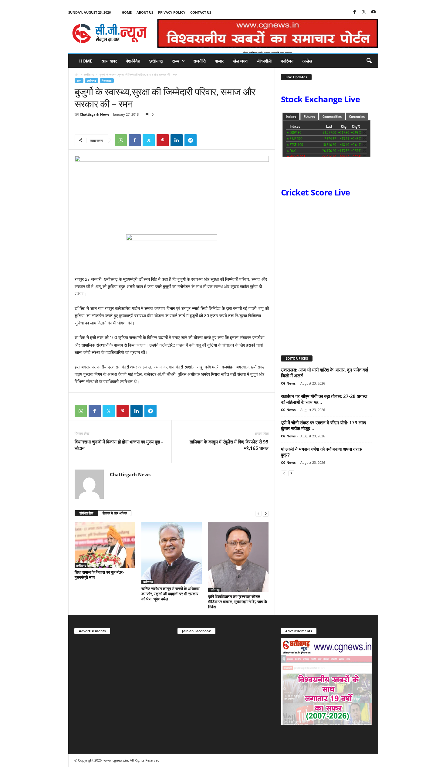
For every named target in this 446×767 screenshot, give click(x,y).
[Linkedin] (177, 140)
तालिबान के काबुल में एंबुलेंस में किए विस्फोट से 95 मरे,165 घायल (229, 445)
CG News (288, 383)
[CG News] (109, 33)
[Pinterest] (163, 140)
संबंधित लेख (86, 513)
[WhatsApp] (121, 140)
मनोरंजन (287, 61)
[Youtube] (373, 12)
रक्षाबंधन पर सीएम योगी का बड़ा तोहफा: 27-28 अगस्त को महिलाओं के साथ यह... (324, 399)
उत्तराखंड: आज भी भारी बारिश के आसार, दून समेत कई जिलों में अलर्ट (324, 372)
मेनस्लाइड (107, 81)
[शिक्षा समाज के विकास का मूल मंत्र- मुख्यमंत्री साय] (105, 545)
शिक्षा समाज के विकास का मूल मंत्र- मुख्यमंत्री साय (99, 574)
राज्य (175, 61)
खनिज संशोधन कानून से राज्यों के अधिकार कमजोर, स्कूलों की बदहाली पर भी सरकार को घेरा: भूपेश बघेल (170, 594)
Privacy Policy (171, 12)
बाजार (219, 61)
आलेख (307, 61)
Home (127, 12)
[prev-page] (258, 513)
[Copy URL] (204, 140)
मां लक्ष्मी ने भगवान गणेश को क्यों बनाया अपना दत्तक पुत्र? (321, 452)
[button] (369, 61)
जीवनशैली (264, 61)
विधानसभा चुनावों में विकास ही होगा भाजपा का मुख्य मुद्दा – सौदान (119, 445)
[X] (364, 12)
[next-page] (266, 513)
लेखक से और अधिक (115, 513)
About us (145, 12)
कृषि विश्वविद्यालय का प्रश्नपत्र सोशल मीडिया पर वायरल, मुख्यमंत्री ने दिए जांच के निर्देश (237, 601)
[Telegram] (190, 140)
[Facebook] (354, 12)
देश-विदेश (133, 61)
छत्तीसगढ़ (156, 61)
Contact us (200, 12)
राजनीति (199, 61)
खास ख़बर (109, 61)
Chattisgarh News (94, 114)
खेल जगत (240, 61)
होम (76, 74)
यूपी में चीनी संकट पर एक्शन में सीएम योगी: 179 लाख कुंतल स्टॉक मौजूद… (323, 425)
